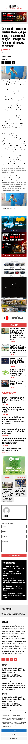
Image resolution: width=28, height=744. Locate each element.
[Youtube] (15, 659)
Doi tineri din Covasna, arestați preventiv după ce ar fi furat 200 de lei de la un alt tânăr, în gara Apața (20, 492)
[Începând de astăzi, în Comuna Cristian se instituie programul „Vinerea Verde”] (5, 372)
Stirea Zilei (4, 404)
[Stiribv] (2, 53)
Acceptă (14, 730)
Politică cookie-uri (12, 742)
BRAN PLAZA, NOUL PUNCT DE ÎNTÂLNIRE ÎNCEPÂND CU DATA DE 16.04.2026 (17, 361)
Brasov (12, 354)
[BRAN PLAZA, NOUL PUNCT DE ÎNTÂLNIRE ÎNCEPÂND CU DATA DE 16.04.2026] (5, 361)
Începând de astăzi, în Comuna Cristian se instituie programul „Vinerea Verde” (17, 372)
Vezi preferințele (14, 738)
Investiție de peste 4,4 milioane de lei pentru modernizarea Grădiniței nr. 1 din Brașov (13, 431)
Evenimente (14, 341)
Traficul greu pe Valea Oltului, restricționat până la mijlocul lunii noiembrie (12, 409)
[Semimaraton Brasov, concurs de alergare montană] (5, 383)
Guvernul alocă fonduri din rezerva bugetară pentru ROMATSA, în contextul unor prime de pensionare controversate (13, 420)
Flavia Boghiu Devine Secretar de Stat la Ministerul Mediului (12, 449)
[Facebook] (2, 62)
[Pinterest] (9, 62)
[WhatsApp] (13, 62)
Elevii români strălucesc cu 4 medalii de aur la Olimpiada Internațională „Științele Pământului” (13, 441)
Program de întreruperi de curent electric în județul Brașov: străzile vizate (12, 400)
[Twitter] (6, 62)
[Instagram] (7, 659)
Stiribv (11, 53)
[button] (26, 712)
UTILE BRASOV (5, 425)
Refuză (14, 734)
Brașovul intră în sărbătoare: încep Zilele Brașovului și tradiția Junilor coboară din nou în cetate (18, 348)
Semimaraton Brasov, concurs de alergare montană (17, 383)
